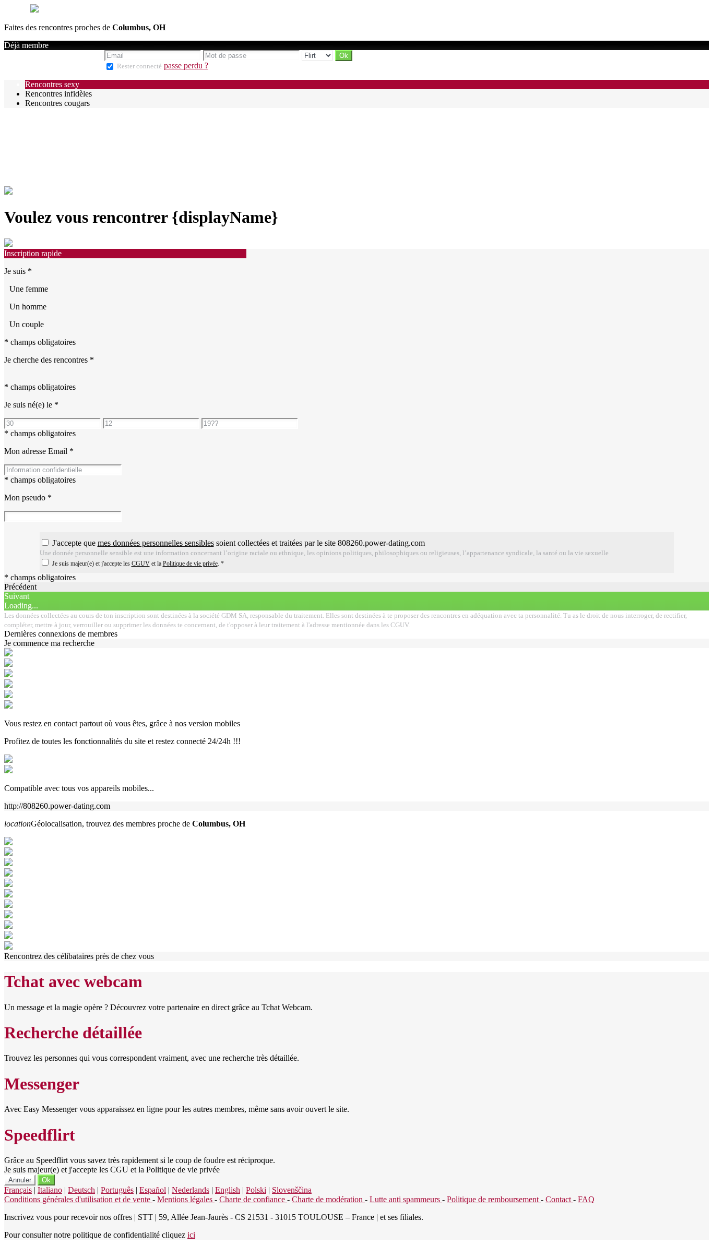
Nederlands (190, 1189)
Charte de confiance (253, 1199)
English (227, 1189)
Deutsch (81, 1189)
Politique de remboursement (494, 1199)
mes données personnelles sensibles (156, 542)
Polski (256, 1189)
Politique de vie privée (190, 563)
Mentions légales (186, 1199)
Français (18, 1189)
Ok (46, 1180)
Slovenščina (292, 1189)
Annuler (19, 1180)
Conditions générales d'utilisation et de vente (78, 1199)
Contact (559, 1199)
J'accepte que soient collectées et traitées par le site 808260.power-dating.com (238, 542)
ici (191, 1234)
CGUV (141, 563)
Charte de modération (328, 1199)
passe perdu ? (186, 65)
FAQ (586, 1199)
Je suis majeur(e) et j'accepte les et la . (138, 563)
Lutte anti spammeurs (406, 1199)
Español (152, 1189)
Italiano (50, 1189)
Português (117, 1189)
